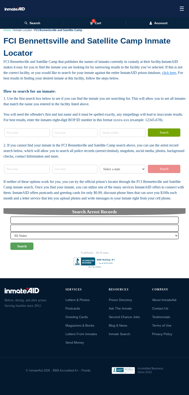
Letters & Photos (77, 300)
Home (7, 30)
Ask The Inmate (120, 308)
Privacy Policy (162, 334)
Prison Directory (120, 300)
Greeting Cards (76, 317)
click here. (169, 73)
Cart (97, 23)
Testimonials (161, 317)
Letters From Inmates (81, 334)
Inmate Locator (22, 30)
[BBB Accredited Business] (123, 370)
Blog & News (118, 325)
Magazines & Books (79, 325)
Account (161, 23)
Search (35, 23)
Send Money (74, 342)
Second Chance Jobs (124, 317)
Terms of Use (161, 325)
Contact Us (160, 308)
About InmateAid (164, 300)
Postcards (72, 308)
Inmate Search (119, 334)
